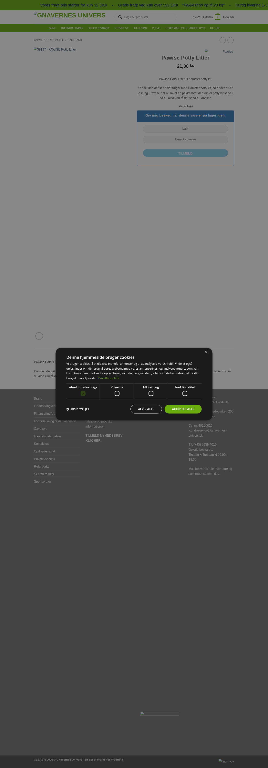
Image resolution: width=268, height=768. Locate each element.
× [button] (206, 352)
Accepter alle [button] (183, 409)
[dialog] (134, 384)
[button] (77, 409)
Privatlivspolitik (108, 378)
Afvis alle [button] (146, 409)
